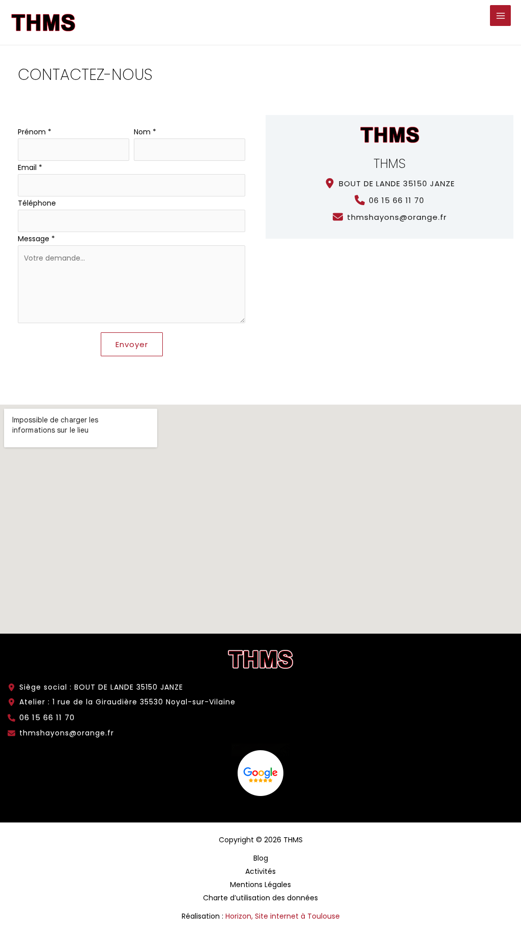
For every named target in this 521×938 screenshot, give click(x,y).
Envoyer (131, 344)
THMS (389, 164)
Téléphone (37, 203)
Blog (260, 858)
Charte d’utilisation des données (260, 898)
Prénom (34, 132)
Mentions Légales (260, 884)
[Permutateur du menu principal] (500, 15)
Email (30, 167)
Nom (145, 132)
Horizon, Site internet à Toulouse (282, 916)
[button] (390, 183)
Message (36, 239)
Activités (260, 871)
